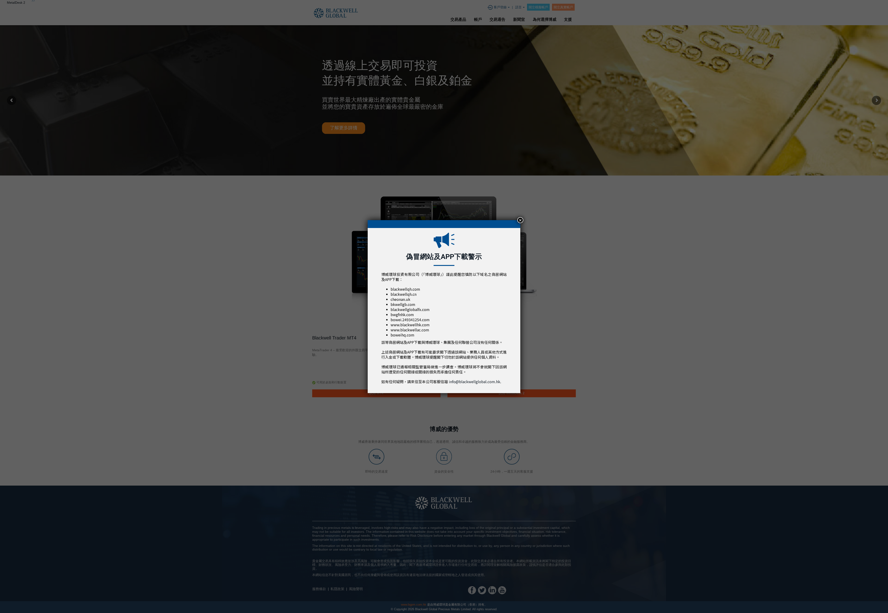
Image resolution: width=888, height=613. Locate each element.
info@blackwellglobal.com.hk (474, 381)
